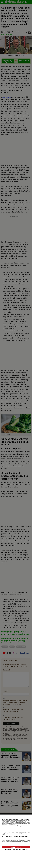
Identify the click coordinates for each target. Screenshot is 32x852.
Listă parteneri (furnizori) (5, 844)
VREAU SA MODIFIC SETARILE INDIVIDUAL (16, 849)
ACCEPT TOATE (16, 847)
